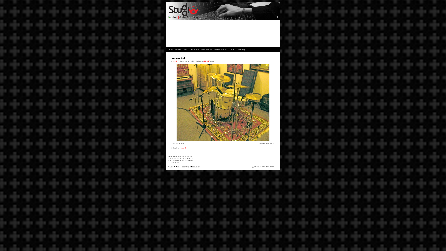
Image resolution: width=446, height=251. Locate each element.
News (185, 49)
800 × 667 (206, 61)
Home (171, 49)
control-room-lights (178, 143)
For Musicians (194, 49)
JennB (175, 61)
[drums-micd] (223, 102)
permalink (183, 148)
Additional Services (220, 49)
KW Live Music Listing (237, 49)
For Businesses (206, 49)
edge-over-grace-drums (266, 143)
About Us (178, 49)
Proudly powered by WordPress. (264, 167)
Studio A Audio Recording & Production (184, 167)
